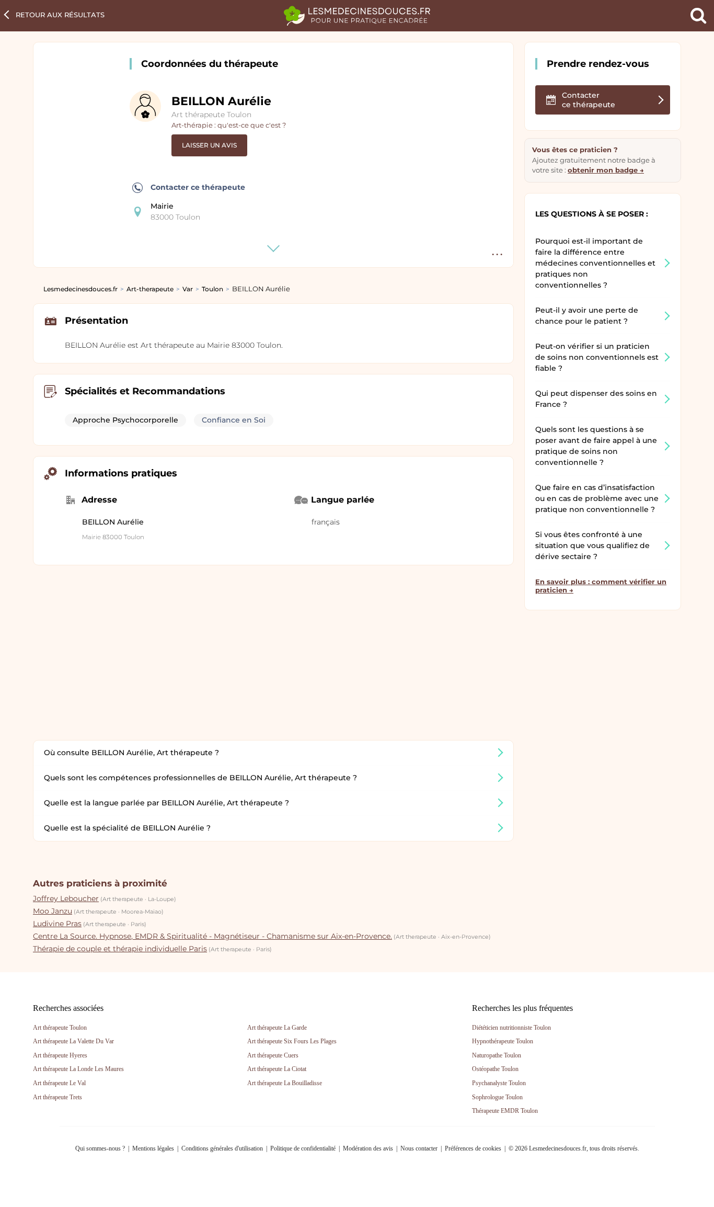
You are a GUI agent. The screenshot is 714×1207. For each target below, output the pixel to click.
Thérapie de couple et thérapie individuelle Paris (120, 948)
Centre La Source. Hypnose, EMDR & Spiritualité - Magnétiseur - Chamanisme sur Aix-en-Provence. (212, 936)
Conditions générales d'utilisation (222, 1148)
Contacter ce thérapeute (198, 187)
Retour (60, 14)
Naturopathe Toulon (496, 1055)
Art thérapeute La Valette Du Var (73, 1041)
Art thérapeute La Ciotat (276, 1069)
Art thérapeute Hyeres (60, 1055)
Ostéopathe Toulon (495, 1069)
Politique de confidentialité (303, 1148)
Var (187, 289)
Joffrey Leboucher (66, 898)
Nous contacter (418, 1148)
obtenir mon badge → (606, 170)
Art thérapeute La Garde (277, 1027)
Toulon (212, 289)
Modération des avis (368, 1148)
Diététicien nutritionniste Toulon (511, 1027)
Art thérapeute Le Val (59, 1083)
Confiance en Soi (234, 420)
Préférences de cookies (473, 1148)
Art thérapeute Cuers (272, 1055)
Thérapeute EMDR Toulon (505, 1110)
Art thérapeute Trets (57, 1097)
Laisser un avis (209, 145)
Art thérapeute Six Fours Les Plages (292, 1041)
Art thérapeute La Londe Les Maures (78, 1069)
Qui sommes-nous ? (100, 1148)
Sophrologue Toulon (497, 1097)
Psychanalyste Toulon (499, 1083)
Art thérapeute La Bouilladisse (284, 1083)
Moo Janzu (52, 911)
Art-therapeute (150, 289)
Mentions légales (153, 1148)
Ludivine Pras (57, 923)
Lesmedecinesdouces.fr (80, 289)
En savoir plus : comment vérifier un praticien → (600, 585)
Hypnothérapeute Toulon (502, 1041)
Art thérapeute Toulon (211, 114)
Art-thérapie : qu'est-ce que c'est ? (228, 125)
